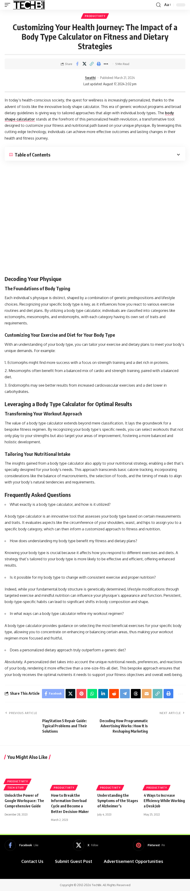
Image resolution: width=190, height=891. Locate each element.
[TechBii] (29, 5)
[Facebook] (21, 845)
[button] (9, 5)
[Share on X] (84, 64)
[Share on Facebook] (77, 64)
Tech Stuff (15, 787)
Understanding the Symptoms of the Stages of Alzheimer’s (117, 800)
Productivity (95, 16)
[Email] (147, 693)
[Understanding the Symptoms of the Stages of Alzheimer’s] (118, 776)
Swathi (90, 77)
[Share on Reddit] (114, 693)
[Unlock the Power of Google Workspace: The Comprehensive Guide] (25, 776)
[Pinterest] (149, 845)
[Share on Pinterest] (81, 693)
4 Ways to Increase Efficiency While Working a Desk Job (164, 800)
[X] (85, 845)
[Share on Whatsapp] (92, 693)
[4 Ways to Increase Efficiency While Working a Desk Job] (164, 776)
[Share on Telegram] (125, 693)
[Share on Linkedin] (103, 693)
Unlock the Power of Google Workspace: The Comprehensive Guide (24, 800)
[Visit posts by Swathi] (67, 81)
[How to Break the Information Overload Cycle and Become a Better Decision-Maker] (72, 776)
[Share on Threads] (136, 693)
